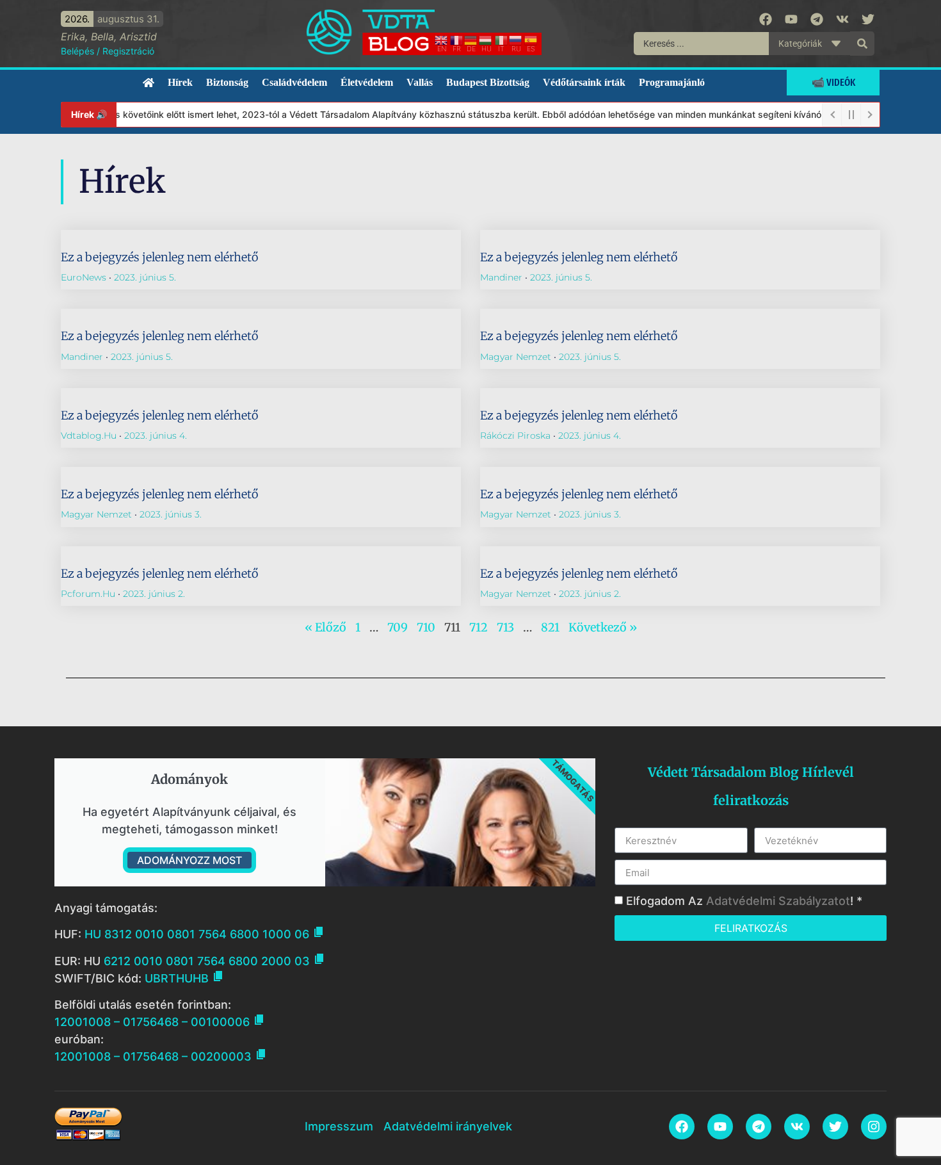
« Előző (325, 627)
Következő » (602, 627)
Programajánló (672, 82)
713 (505, 627)
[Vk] (842, 19)
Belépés (77, 50)
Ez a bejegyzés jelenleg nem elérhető (159, 257)
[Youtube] (791, 19)
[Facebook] (765, 19)
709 (397, 627)
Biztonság (227, 82)
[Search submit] (862, 43)
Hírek (180, 82)
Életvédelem (367, 82)
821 (550, 627)
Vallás (419, 82)
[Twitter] (868, 19)
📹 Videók (833, 82)
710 (426, 627)
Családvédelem (294, 82)
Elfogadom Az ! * (744, 901)
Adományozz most (189, 860)
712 (478, 627)
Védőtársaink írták (584, 82)
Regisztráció (128, 50)
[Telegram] (817, 19)
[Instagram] (874, 1126)
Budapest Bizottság (487, 82)
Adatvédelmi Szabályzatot (778, 901)
